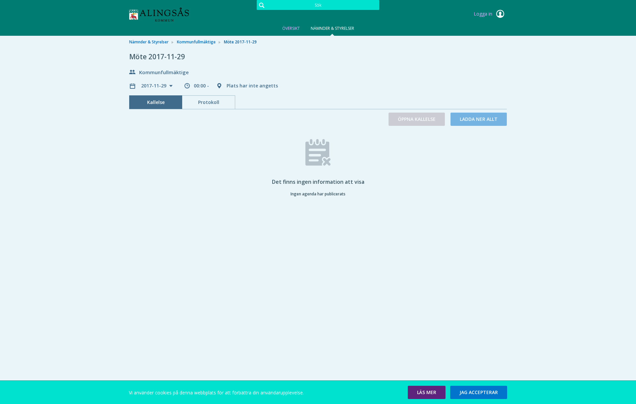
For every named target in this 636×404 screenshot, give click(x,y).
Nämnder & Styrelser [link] (149, 42)
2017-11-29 (154, 85)
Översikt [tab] (291, 28)
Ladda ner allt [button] (479, 119)
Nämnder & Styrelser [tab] (332, 28)
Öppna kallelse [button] (417, 119)
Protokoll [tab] (208, 102)
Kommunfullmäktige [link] (196, 42)
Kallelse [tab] (156, 102)
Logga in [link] (484, 14)
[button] (427, 392)
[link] (162, 14)
